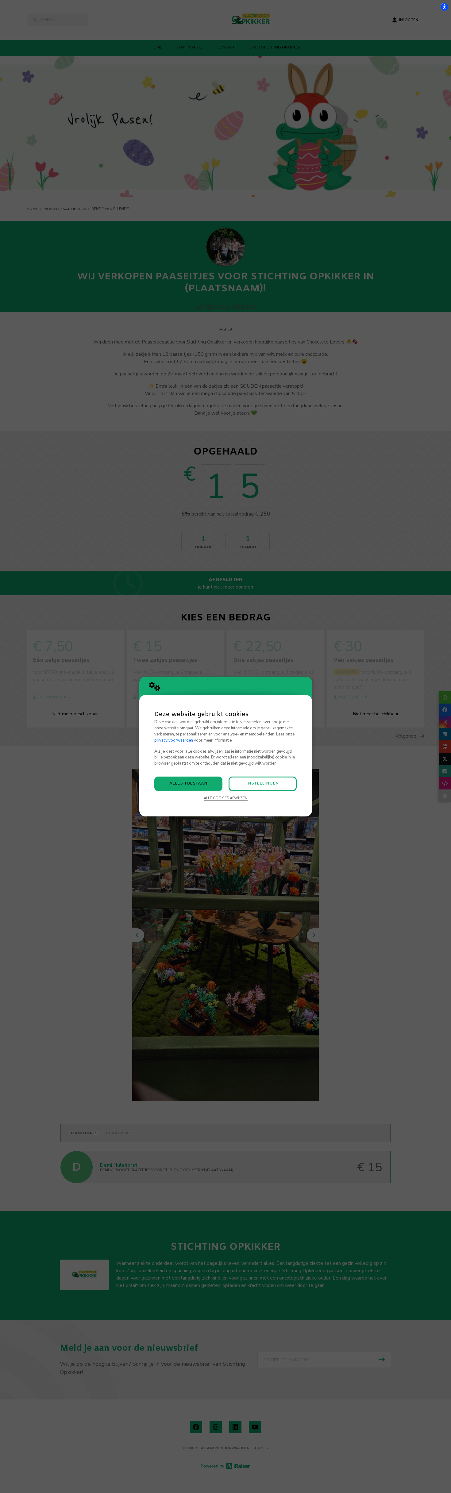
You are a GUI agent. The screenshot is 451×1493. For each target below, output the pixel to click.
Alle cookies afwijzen (226, 798)
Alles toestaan (188, 783)
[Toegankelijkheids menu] (444, 6)
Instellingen (262, 783)
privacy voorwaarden (173, 740)
